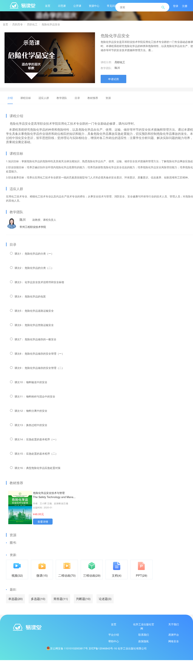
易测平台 (173, 634)
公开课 (77, 6)
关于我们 (173, 624)
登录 (175, 6)
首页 (47, 6)
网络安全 (173, 641)
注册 (184, 6)
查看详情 (43, 521)
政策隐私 (143, 641)
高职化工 (32, 24)
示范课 (62, 6)
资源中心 (94, 6)
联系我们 (143, 634)
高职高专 (17, 24)
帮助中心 (113, 641)
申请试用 (113, 79)
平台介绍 (113, 634)
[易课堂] (51, 627)
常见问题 (112, 6)
